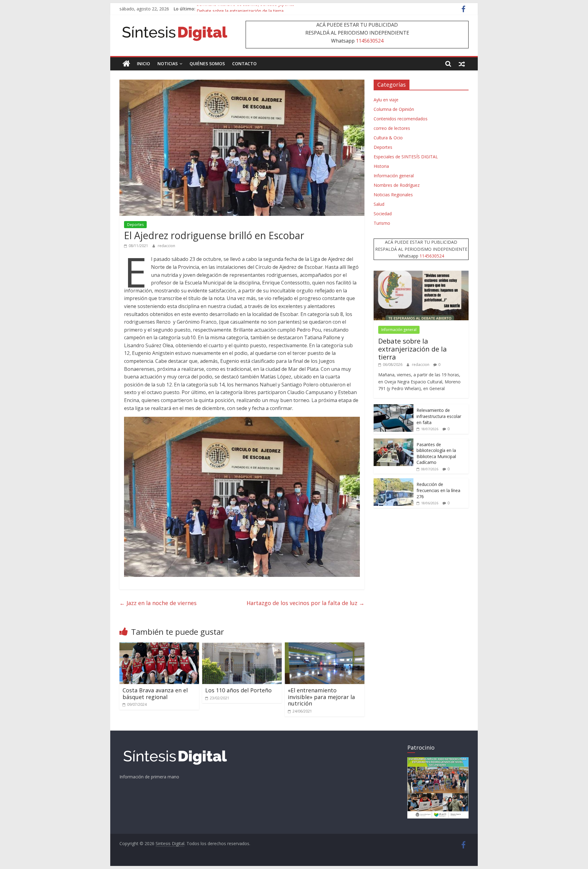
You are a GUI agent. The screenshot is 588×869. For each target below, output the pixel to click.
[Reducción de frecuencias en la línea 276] (393, 481)
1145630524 (369, 40)
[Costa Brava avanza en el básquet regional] (159, 646)
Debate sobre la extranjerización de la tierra (412, 349)
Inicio (143, 63)
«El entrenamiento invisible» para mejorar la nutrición (321, 697)
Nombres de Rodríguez (397, 185)
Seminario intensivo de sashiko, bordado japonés (245, 9)
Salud (379, 204)
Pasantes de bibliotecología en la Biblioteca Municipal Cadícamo (436, 453)
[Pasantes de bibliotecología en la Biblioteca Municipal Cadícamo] (393, 442)
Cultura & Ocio (388, 138)
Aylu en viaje (386, 100)
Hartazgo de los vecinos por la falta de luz (305, 603)
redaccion (166, 245)
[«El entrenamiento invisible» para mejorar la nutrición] (324, 646)
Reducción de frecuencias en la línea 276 (438, 490)
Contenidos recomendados (401, 119)
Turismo (382, 223)
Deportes (135, 224)
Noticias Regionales (393, 195)
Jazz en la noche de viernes (158, 603)
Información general (394, 176)
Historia (381, 166)
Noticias (167, 63)
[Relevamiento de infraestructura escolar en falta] (393, 407)
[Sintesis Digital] (126, 63)
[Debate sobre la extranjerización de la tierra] (421, 274)
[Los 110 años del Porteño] (242, 646)
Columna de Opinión (394, 109)
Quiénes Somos (207, 63)
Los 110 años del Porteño (238, 690)
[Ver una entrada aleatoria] (462, 63)
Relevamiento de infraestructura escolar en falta (439, 416)
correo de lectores (392, 128)
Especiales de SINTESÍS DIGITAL (406, 157)
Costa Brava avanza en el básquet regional (155, 694)
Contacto (244, 63)
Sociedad (383, 213)
